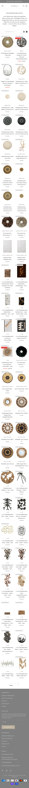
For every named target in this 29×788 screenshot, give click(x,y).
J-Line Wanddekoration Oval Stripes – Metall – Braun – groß (7, 593)
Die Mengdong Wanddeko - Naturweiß (7, 54)
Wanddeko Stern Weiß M (21, 413)
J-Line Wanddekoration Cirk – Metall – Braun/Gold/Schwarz (7, 649)
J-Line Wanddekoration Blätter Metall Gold (21, 674)
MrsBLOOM (21, 79)
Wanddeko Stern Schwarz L (7, 465)
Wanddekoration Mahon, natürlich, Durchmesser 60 (21, 108)
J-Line (7, 279)
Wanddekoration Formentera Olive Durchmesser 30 (21, 209)
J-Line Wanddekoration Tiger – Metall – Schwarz (7, 515)
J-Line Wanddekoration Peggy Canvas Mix (21, 337)
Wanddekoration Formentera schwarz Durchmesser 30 (21, 182)
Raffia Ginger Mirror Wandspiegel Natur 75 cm (21, 465)
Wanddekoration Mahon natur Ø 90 (7, 157)
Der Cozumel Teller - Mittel (7, 390)
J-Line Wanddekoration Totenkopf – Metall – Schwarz (21, 490)
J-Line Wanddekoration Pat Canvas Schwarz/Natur (7, 338)
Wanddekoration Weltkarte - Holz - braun (7, 489)
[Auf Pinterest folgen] (11, 770)
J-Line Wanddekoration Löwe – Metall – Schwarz (21, 541)
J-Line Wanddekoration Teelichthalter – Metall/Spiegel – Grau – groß (21, 284)
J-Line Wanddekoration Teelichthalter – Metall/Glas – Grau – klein (7, 312)
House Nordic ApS (7, 255)
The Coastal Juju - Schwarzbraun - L (7, 234)
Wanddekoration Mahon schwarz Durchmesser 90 (7, 133)
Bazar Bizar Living (7, 231)
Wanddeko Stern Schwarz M (21, 440)
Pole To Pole (21, 411)
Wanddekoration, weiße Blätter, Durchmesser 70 (21, 82)
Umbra (21, 51)
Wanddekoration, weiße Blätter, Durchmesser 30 (7, 108)
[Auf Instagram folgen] (6, 770)
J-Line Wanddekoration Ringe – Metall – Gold (7, 541)
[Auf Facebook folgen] (2, 770)
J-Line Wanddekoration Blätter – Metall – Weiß (7, 674)
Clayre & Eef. (21, 154)
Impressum (4, 701)
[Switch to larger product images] (24, 31)
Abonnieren (8, 727)
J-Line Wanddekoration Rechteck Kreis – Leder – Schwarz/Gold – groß (21, 312)
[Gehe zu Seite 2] (18, 683)
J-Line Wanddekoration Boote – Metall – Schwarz (21, 648)
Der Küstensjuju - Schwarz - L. (21, 363)
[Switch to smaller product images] (26, 31)
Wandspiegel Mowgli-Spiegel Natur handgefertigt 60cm (7, 415)
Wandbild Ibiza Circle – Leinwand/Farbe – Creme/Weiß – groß (7, 364)
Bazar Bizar (7, 51)
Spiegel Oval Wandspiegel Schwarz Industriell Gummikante (7, 83)
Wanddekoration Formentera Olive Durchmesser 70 (7, 209)
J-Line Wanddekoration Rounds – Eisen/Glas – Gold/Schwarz (21, 516)
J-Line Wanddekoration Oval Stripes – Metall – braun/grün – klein (7, 567)
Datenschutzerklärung (7, 698)
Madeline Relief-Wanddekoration (7, 258)
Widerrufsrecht (5, 703)
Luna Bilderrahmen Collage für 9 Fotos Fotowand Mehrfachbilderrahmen (21, 56)
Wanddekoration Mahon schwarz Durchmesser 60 (21, 133)
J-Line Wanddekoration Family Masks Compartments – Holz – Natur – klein (7, 622)
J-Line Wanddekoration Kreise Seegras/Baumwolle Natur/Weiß (21, 594)
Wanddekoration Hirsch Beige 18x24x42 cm (21, 157)
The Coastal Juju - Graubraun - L (21, 234)
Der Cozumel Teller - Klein (21, 389)
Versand (4, 706)
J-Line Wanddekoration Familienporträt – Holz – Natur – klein (22, 621)
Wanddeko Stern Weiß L (7, 439)
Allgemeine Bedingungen (8, 695)
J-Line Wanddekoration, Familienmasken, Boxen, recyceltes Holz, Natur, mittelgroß (7, 284)
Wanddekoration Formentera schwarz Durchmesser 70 (7, 182)
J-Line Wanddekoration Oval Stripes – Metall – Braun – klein (21, 567)
